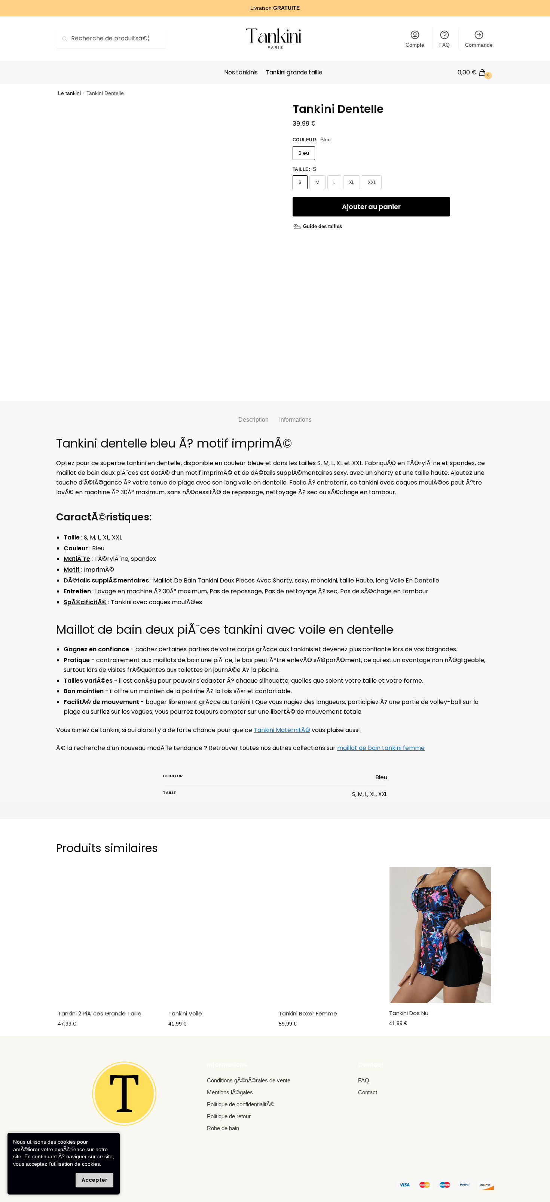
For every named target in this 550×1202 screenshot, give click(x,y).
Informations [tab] (295, 419)
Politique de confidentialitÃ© (240, 1104)
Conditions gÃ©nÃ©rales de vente (248, 1080)
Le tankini (69, 93)
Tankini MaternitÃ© (282, 730)
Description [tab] (253, 419)
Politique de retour (229, 1116)
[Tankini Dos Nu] (440, 935)
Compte (415, 45)
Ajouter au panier (371, 206)
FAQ (444, 45)
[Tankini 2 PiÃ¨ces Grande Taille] (109, 935)
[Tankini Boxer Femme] (330, 935)
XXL (372, 182)
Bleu (304, 153)
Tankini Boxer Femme (308, 1013)
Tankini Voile (185, 1013)
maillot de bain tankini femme (381, 748)
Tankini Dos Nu (408, 1013)
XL (351, 182)
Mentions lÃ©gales (230, 1092)
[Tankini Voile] (219, 935)
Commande (479, 45)
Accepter (94, 1180)
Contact (367, 1092)
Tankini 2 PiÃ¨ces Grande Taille (99, 1013)
